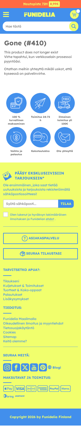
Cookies (9, 332)
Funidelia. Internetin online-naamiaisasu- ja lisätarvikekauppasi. (39, 14)
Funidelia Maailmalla (19, 319)
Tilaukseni (11, 281)
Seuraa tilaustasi (43, 253)
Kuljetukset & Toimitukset (23, 286)
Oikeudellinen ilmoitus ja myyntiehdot (33, 323)
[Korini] (74, 14)
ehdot (50, 219)
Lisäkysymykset (16, 299)
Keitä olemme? (15, 341)
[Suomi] (7, 367)
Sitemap (9, 337)
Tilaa (66, 204)
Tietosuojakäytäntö (18, 328)
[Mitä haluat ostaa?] (6, 14)
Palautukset (12, 294)
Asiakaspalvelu (43, 238)
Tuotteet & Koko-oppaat (22, 290)
